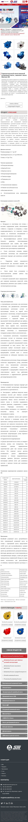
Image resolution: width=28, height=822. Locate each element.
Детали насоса (7, 731)
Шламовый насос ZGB (9, 696)
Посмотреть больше (7, 624)
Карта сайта (23, 806)
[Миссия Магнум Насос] (14, 1)
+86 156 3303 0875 (7, 789)
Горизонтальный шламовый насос (13, 656)
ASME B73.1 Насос (8, 718)
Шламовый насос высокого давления (12, 667)
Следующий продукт (14, 106)
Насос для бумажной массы (11, 722)
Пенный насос (7, 687)
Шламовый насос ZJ (9, 700)
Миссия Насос (7, 713)
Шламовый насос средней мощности (15, 671)
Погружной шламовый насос (11, 709)
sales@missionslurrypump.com (9, 784)
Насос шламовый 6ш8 (9, 599)
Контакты (23, 4)
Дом (3, 4)
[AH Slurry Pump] (14, 747)
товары (11, 608)
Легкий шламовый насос (11, 675)
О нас (16, 4)
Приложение (5, 769)
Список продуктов (14, 650)
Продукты (9, 4)
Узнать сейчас (14, 103)
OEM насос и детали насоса (11, 735)
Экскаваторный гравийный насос (13, 692)
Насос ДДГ (6, 705)
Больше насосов (8, 726)
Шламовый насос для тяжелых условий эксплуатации (12, 31)
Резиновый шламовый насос (13, 679)
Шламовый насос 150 (10, 601)
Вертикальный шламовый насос (12, 683)
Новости (4, 773)
